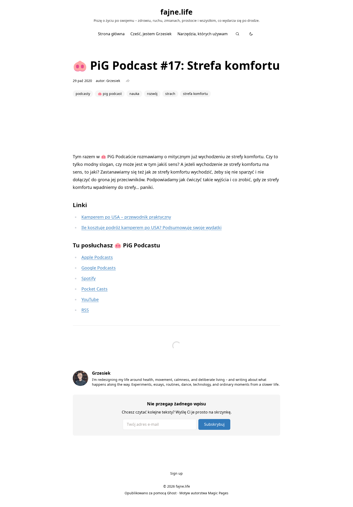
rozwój (152, 93)
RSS (85, 310)
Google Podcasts (98, 268)
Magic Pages (218, 493)
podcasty (83, 93)
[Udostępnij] (128, 81)
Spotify (88, 278)
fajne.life (176, 12)
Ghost (171, 493)
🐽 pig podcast (110, 93)
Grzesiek (113, 80)
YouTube (90, 299)
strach (170, 93)
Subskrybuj (214, 424)
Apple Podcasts (97, 257)
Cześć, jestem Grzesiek (151, 33)
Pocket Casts (94, 289)
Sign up (176, 473)
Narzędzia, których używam (202, 33)
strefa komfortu (195, 93)
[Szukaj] (237, 34)
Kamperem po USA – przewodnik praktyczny (126, 217)
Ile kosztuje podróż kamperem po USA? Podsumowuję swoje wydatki (151, 227)
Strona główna (111, 33)
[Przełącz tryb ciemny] (251, 34)
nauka (134, 93)
